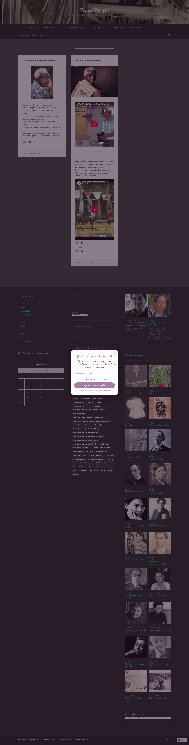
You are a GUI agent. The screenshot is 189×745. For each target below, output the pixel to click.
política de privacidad (100, 379)
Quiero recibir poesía (94, 385)
